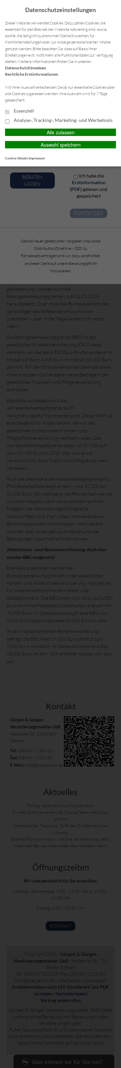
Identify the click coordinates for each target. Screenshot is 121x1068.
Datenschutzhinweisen (25, 67)
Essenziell (23, 111)
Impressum (37, 158)
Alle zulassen (61, 132)
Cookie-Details (16, 158)
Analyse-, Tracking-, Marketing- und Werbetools (63, 120)
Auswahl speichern (61, 144)
